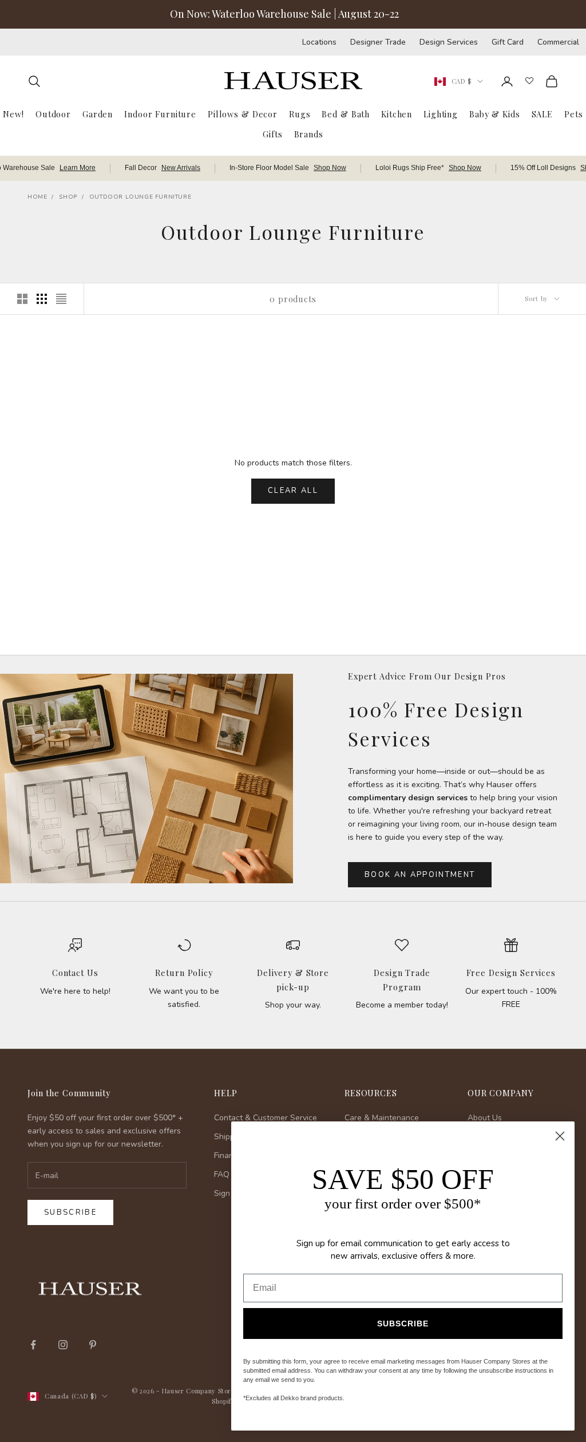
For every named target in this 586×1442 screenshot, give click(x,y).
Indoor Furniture (160, 114)
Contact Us (75, 972)
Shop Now (330, 168)
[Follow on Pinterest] (92, 1344)
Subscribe (70, 1212)
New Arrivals (180, 168)
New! (13, 114)
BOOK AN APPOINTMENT (420, 875)
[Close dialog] (560, 1136)
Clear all (293, 490)
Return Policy (183, 972)
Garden (97, 114)
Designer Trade (378, 42)
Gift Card (508, 42)
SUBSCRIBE (403, 1323)
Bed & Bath (346, 114)
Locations (319, 42)
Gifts (272, 134)
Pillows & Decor (243, 114)
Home (37, 197)
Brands (308, 134)
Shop (68, 197)
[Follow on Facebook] (33, 1344)
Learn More (78, 168)
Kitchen (396, 114)
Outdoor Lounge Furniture (140, 197)
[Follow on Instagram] (63, 1344)
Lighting (440, 114)
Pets (573, 114)
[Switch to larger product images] (22, 298)
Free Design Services (511, 972)
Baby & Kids (494, 114)
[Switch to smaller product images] (42, 298)
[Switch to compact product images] (61, 298)
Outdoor (53, 114)
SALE (542, 114)
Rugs (299, 114)
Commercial (558, 42)
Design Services (448, 42)
